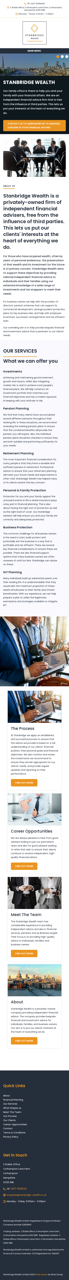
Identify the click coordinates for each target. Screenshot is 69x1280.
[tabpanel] (34, 94)
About (6, 1095)
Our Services (10, 1103)
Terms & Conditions (14, 1132)
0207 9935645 (38, 3)
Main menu (34, 50)
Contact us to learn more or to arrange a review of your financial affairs (34, 125)
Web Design (41, 1274)
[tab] (62, 56)
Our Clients (9, 1120)
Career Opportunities (15, 1124)
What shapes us (12, 1108)
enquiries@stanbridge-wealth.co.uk (26, 1195)
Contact (8, 1128)
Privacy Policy (10, 1136)
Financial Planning (13, 1099)
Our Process (10, 1116)
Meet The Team (12, 1112)
